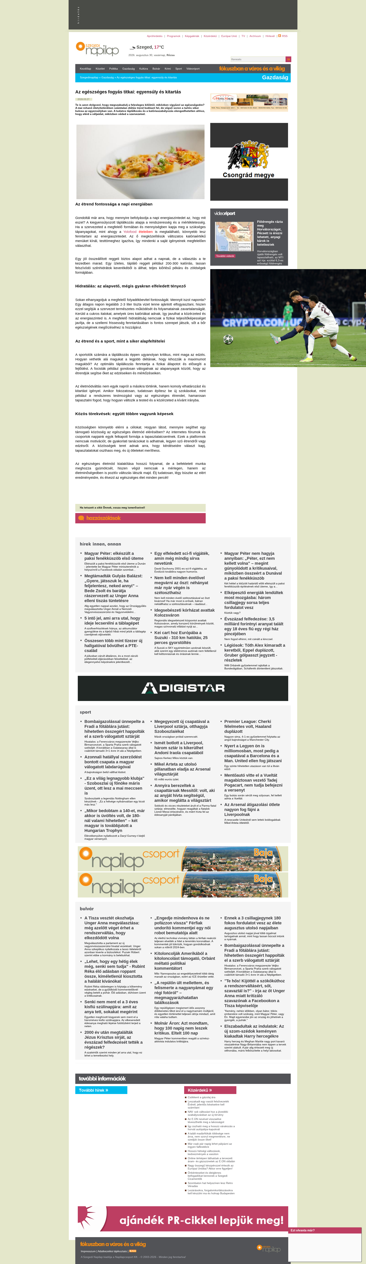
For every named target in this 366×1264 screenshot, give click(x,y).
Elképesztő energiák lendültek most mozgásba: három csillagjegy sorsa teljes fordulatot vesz (253, 600)
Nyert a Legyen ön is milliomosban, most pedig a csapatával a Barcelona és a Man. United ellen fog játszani (253, 753)
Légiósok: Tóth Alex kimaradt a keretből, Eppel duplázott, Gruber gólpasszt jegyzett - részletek (254, 652)
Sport (178, 68)
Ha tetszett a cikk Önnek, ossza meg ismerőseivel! (112, 507)
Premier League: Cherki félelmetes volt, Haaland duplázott (247, 726)
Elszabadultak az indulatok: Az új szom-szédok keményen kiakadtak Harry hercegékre (254, 1031)
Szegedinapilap (89, 77)
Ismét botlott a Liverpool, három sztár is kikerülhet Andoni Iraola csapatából (178, 747)
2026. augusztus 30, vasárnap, (151, 55)
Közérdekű (210, 36)
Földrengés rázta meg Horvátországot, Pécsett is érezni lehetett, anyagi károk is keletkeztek (270, 233)
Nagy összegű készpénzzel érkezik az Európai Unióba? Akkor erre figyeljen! (211, 1167)
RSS (284, 36)
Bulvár (156, 68)
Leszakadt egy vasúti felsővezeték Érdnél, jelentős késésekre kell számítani (208, 1104)
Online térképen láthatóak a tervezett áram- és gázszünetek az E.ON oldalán (211, 1160)
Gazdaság (128, 68)
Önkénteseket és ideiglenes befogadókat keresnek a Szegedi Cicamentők (207, 1175)
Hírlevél (270, 36)
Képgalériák (192, 36)
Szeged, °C (150, 47)
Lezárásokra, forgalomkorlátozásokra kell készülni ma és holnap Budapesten (211, 1192)
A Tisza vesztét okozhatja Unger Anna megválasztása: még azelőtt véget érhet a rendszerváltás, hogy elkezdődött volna (111, 928)
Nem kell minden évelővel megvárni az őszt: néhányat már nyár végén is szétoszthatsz (181, 585)
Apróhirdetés (154, 36)
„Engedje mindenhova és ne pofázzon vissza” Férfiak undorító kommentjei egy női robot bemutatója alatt (182, 925)
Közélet (100, 68)
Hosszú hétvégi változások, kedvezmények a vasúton (204, 1152)
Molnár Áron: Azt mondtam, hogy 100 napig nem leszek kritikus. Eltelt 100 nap (181, 1028)
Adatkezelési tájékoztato (112, 1251)
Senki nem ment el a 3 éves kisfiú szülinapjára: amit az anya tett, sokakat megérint (111, 1006)
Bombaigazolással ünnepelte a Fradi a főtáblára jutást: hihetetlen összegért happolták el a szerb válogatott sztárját (114, 729)
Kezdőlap (85, 68)
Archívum (255, 36)
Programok (173, 36)
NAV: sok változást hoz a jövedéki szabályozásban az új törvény (208, 1113)
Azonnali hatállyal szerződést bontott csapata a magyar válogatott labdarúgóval (113, 762)
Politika (113, 68)
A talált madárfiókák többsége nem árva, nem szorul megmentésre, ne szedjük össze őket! (209, 1136)
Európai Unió (229, 36)
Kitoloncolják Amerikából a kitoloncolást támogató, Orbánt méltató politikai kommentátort (184, 961)
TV (243, 36)
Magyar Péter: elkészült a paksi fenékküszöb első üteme (114, 556)
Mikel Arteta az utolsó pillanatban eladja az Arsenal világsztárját (182, 769)
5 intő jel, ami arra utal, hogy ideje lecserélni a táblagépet (112, 621)
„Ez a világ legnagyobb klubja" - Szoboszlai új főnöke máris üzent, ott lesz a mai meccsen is (114, 786)
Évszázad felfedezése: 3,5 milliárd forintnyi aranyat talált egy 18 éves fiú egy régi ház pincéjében (253, 626)
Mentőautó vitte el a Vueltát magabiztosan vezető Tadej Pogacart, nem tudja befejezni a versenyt (253, 782)
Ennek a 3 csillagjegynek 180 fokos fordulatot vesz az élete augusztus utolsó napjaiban (253, 923)
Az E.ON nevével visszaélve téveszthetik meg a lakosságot (206, 1120)
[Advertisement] (155, 1128)
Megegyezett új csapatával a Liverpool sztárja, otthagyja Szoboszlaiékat (181, 726)
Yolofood (129, 232)
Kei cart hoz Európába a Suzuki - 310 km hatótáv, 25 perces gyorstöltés (181, 637)
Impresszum (88, 1251)
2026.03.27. (84, 99)
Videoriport (193, 68)
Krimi (168, 68)
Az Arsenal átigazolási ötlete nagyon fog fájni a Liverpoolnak (252, 809)
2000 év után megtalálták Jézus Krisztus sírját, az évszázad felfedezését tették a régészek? (113, 1040)
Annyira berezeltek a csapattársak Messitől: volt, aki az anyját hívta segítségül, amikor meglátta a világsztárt (184, 793)
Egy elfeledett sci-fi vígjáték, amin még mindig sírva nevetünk (181, 558)
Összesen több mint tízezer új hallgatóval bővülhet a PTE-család (113, 645)
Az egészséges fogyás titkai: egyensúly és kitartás (147, 77)
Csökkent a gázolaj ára (201, 1097)
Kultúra (143, 68)
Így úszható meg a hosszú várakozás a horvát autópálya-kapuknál (211, 1128)
